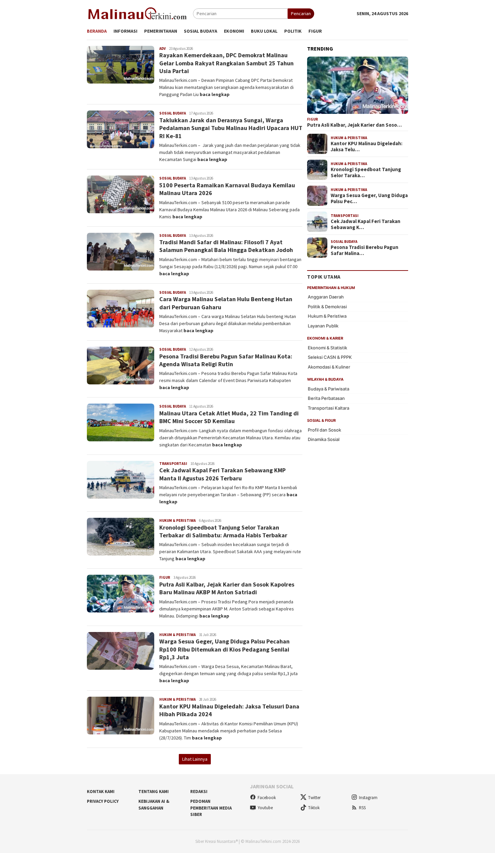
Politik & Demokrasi (327, 306)
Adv (162, 48)
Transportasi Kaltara (328, 407)
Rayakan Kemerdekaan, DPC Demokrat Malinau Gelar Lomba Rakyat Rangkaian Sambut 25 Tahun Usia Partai (226, 63)
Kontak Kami (100, 791)
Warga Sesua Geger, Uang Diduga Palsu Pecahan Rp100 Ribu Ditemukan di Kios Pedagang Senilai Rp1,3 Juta (224, 649)
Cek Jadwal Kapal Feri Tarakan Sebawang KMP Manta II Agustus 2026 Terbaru (222, 474)
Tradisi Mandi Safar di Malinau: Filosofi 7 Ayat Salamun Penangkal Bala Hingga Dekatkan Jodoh (226, 246)
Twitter (314, 797)
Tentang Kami (153, 791)
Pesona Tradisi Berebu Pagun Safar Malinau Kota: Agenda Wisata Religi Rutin (225, 360)
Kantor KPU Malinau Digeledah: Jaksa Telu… (366, 146)
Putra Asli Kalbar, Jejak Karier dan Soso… (354, 125)
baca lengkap (215, 94)
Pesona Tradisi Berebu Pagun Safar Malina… (364, 250)
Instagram (368, 797)
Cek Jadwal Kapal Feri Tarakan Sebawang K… (365, 224)
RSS (362, 808)
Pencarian (301, 13)
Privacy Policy (103, 801)
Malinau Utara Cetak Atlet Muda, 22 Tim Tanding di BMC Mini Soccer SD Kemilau (229, 417)
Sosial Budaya (172, 113)
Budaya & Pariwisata (328, 388)
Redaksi (198, 791)
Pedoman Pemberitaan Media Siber (211, 807)
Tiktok (314, 808)
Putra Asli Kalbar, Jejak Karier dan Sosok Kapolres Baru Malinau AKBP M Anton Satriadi (226, 588)
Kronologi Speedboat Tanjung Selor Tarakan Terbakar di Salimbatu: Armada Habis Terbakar (223, 531)
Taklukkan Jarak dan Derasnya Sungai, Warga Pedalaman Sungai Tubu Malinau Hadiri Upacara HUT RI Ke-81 (230, 128)
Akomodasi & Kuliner (329, 366)
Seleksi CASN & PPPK (330, 357)
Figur (164, 577)
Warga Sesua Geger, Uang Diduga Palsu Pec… (369, 198)
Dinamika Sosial (323, 439)
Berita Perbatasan (326, 398)
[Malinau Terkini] (137, 13)
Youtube (265, 808)
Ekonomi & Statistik (327, 347)
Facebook (267, 797)
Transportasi (173, 463)
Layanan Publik (323, 325)
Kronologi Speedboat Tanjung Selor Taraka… (366, 172)
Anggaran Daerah (326, 296)
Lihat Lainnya (194, 759)
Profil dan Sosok (324, 429)
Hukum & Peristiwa (177, 520)
